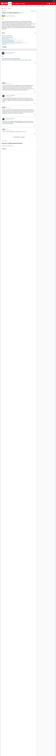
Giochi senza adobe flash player (8, 40)
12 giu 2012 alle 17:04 (8, 83)
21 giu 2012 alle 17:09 (12, 16)
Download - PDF (10, 44)
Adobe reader (4, 44)
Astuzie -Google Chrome (19, 41)
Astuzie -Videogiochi (19, 40)
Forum (9, 3)
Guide (13, 3)
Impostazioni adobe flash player (8, 41)
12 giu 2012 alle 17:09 (8, 96)
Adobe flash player (5, 38)
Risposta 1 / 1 (4, 49)
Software (9, 8)
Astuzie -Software (25, 42)
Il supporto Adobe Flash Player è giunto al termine (11, 42)
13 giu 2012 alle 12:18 (8, 119)
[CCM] (4, 3)
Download (17, 3)
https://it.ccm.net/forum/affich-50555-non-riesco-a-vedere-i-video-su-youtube (16, 59)
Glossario (23, 3)
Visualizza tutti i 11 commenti (19, 137)
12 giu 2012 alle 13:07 (8, 53)
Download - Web (13, 38)
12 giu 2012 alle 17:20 (8, 108)
